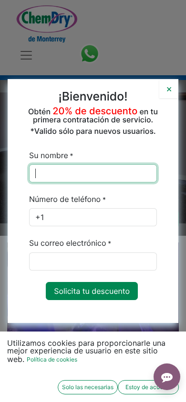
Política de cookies (52, 359)
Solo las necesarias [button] (88, 387)
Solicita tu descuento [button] (92, 291)
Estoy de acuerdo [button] (148, 387)
